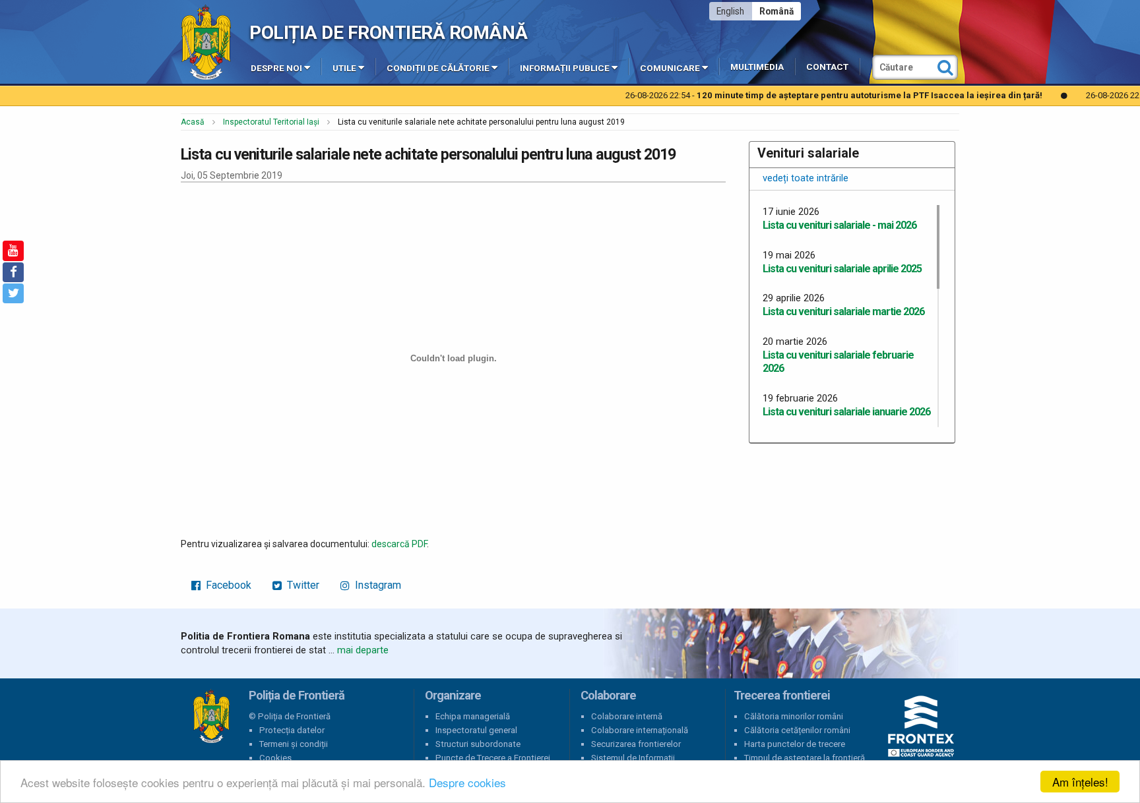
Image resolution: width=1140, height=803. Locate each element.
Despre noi (276, 68)
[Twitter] (13, 293)
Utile (344, 68)
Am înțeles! (1080, 781)
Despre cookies (467, 782)
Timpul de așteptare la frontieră (804, 758)
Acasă (193, 122)
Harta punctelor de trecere (794, 744)
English (730, 11)
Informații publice (565, 68)
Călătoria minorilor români (793, 716)
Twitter (301, 585)
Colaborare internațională (639, 730)
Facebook (227, 585)
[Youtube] (13, 250)
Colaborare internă (626, 716)
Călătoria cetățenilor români (797, 730)
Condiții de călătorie (438, 68)
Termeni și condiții (293, 744)
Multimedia (757, 67)
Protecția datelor (292, 730)
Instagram (376, 585)
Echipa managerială (472, 716)
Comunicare (670, 68)
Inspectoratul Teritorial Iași (271, 122)
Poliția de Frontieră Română (388, 33)
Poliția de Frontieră (211, 716)
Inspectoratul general (476, 730)
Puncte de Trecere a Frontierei (492, 758)
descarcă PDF (399, 544)
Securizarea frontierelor (636, 744)
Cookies (275, 758)
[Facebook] (13, 272)
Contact (827, 67)
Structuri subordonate (478, 744)
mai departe (363, 650)
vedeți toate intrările (805, 178)
